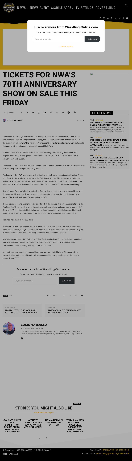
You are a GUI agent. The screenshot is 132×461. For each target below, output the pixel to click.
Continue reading (66, 46)
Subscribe (92, 39)
